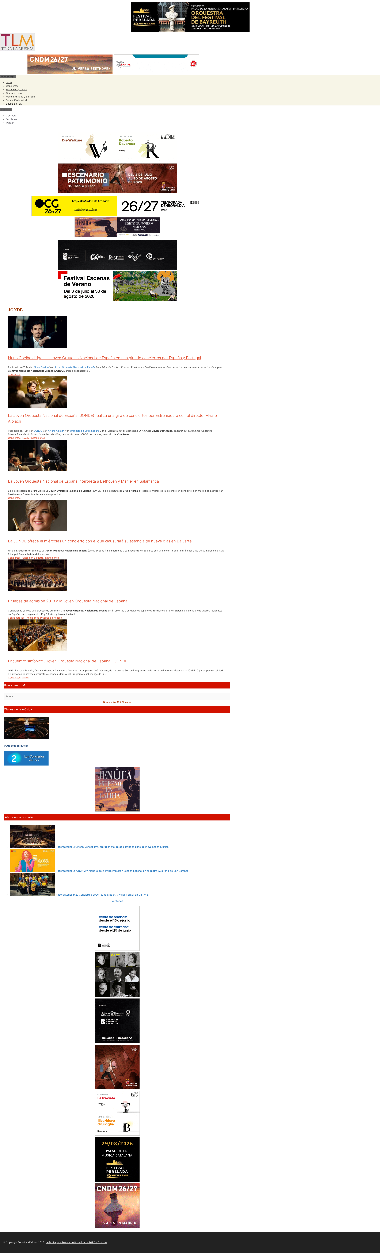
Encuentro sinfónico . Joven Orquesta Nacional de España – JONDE (67, 661)
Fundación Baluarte (32, 557)
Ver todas (117, 901)
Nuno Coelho (41, 367)
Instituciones (38, 437)
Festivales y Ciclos (16, 89)
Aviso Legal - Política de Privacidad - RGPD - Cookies (76, 1242)
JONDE (38, 430)
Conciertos (12, 85)
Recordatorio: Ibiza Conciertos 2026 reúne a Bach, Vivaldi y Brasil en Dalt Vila (102, 894)
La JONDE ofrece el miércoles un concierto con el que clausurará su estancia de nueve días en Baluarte (100, 541)
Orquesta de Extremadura (84, 430)
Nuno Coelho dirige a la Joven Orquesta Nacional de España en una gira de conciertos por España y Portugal (104, 358)
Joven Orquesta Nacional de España (74, 367)
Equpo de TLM (14, 103)
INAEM (25, 437)
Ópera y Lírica (14, 93)
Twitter (10, 122)
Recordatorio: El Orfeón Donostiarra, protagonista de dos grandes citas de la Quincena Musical (112, 846)
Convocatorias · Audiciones (23, 617)
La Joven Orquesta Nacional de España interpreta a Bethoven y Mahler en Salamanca (83, 481)
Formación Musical (16, 100)
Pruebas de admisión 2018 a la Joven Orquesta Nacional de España (67, 601)
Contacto (11, 115)
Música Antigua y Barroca (20, 96)
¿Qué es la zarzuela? (16, 745)
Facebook (11, 119)
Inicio (9, 82)
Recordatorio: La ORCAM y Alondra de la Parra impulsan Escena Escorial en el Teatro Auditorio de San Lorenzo (122, 870)
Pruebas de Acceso (51, 617)
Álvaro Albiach (56, 430)
